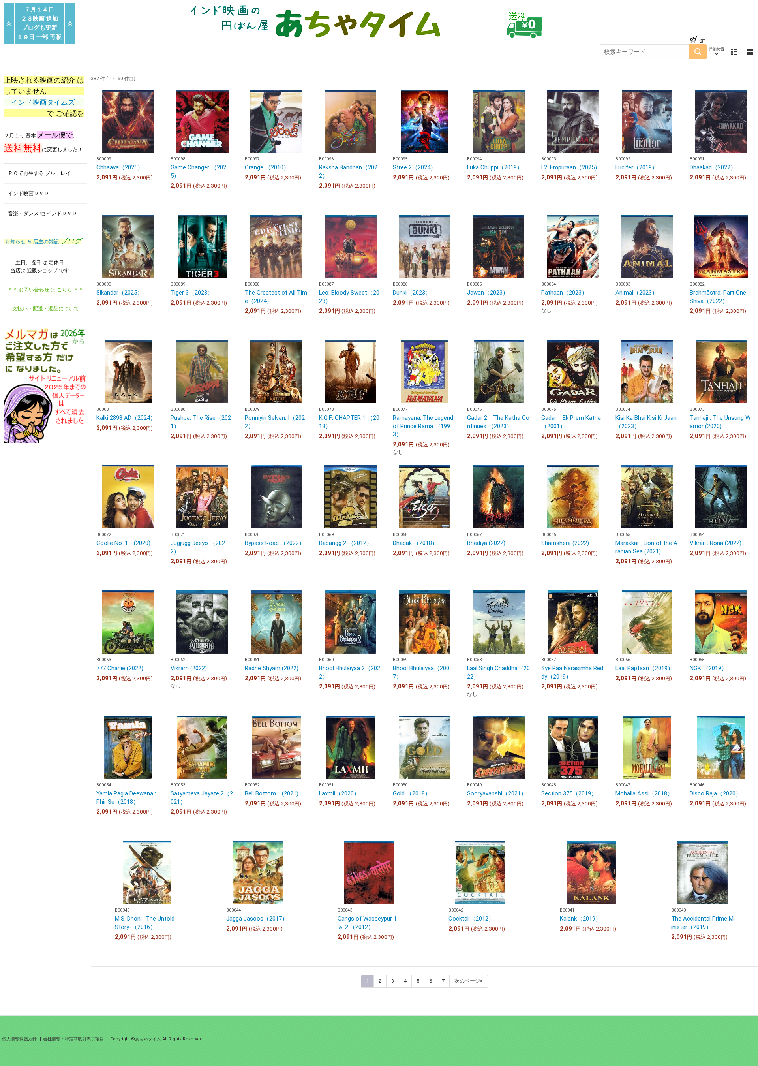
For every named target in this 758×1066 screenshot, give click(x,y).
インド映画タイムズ (44, 102)
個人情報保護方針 (20, 1039)
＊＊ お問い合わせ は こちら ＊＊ (45, 290)
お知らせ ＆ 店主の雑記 (42, 241)
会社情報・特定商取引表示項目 (73, 1039)
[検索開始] (698, 51)
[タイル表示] (750, 51)
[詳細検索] (716, 51)
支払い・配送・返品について (45, 309)
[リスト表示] (734, 51)
